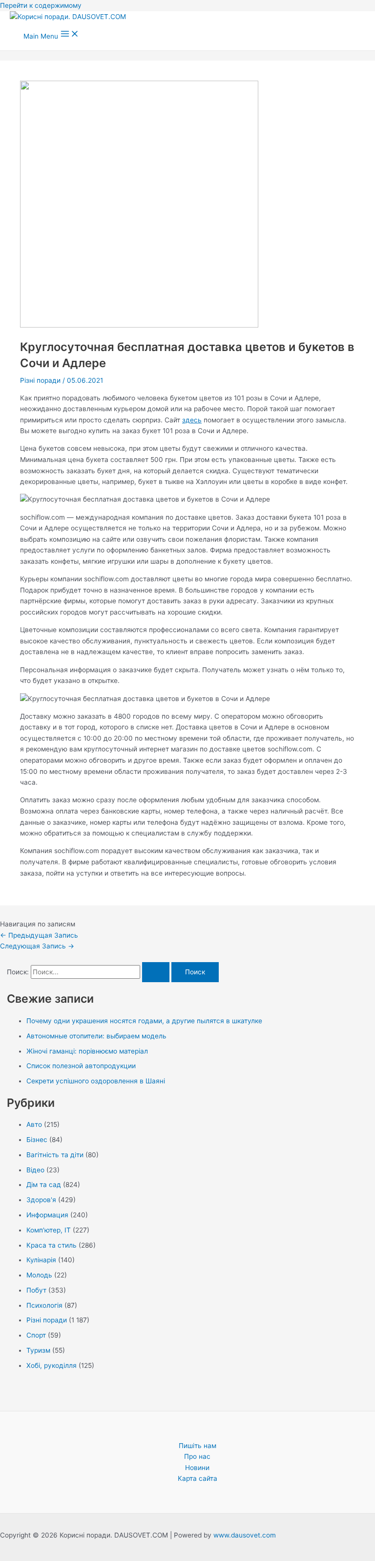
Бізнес (36, 1139)
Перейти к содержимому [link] (41, 5)
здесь (192, 420)
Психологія (44, 1305)
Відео (35, 1170)
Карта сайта (197, 1478)
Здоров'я (41, 1200)
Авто (34, 1124)
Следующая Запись (37, 946)
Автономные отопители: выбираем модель (96, 1036)
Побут (36, 1290)
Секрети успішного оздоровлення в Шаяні (95, 1081)
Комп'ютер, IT (48, 1230)
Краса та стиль (51, 1245)
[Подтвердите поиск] (155, 972)
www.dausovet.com (244, 1535)
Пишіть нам (197, 1446)
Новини (197, 1468)
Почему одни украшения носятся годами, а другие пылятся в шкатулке (144, 1021)
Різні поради (40, 380)
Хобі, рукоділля (51, 1365)
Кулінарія (41, 1260)
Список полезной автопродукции (81, 1066)
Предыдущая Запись (39, 935)
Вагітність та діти (54, 1155)
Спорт (36, 1335)
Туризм (38, 1350)
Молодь (39, 1275)
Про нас (197, 1456)
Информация (47, 1215)
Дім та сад (43, 1184)
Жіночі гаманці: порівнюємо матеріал (87, 1051)
